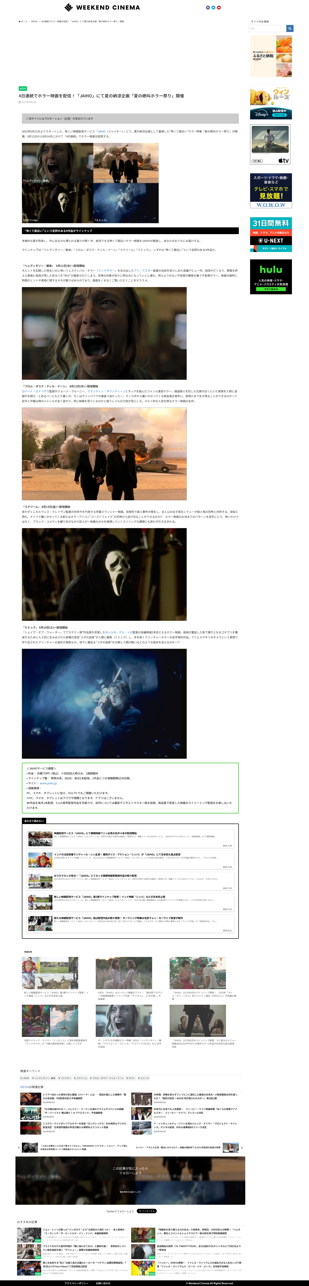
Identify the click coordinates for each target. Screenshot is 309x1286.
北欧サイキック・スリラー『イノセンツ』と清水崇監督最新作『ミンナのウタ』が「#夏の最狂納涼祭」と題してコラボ (55, 1042)
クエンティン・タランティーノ (106, 391)
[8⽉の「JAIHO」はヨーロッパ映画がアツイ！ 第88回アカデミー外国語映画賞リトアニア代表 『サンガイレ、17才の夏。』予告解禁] (130, 973)
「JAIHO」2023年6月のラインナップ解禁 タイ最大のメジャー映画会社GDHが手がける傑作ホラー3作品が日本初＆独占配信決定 (204, 1043)
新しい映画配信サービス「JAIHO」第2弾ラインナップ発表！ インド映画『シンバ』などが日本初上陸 (56, 994)
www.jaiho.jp (48, 783)
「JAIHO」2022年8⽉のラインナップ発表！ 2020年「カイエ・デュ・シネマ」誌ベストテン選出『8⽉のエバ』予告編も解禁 (204, 996)
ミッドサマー (106, 270)
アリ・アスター (143, 270)
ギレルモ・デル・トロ (119, 632)
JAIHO (102, 131)
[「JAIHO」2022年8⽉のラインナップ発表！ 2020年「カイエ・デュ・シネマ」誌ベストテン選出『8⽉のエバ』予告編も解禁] (204, 973)
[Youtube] (219, 7)
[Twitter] (213, 7)
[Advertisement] (130, 53)
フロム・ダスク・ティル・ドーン (108, 1078)
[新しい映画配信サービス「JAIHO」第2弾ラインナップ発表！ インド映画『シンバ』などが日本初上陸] (56, 973)
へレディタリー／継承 (45, 1078)
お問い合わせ (103, 1283)
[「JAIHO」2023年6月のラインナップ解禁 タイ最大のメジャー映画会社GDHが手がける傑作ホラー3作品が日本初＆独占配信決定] (204, 1021)
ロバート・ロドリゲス (35, 391)
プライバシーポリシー (76, 1283)
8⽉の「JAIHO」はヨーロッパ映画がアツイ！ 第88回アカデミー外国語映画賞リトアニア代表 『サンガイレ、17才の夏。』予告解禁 (130, 996)
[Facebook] (208, 7)
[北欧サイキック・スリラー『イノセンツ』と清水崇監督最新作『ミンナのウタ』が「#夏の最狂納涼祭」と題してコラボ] (56, 1021)
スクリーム (82, 1078)
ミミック (145, 1078)
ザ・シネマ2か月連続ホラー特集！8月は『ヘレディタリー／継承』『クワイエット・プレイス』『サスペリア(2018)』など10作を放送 (129, 1043)
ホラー (132, 1078)
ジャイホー (66, 1078)
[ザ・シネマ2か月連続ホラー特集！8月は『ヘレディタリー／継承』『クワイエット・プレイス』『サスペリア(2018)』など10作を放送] (130, 1021)
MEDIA (23, 88)
